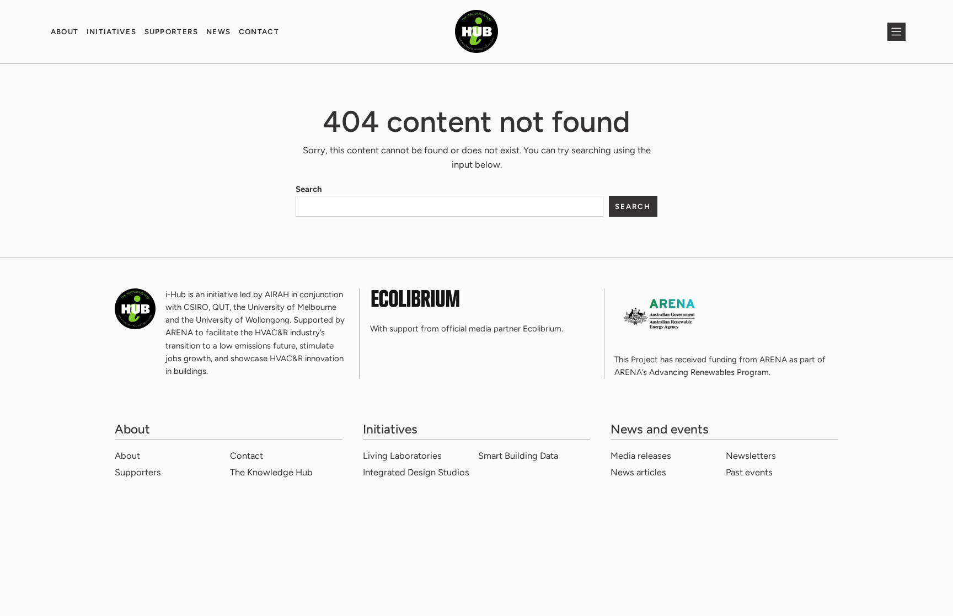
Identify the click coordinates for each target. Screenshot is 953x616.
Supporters (171, 31)
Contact (259, 31)
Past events (749, 472)
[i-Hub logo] (476, 31)
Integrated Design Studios (416, 472)
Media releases (641, 455)
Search (309, 189)
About (65, 31)
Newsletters (751, 455)
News (218, 31)
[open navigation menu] (896, 32)
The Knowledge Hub (271, 472)
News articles (638, 472)
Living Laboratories (402, 455)
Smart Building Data (518, 455)
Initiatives (112, 31)
